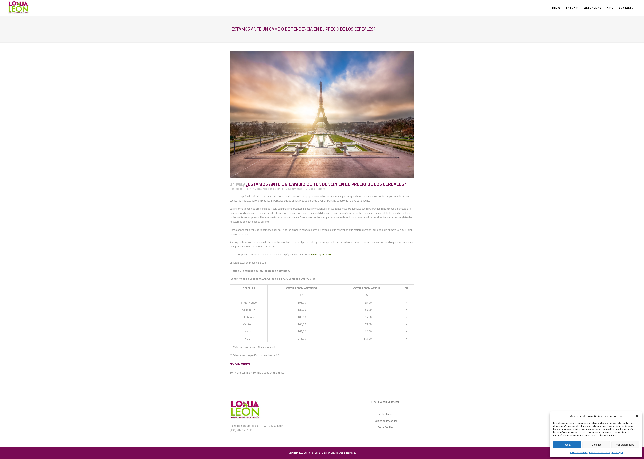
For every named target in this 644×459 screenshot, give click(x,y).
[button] (637, 416)
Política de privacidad (599, 452)
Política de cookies (579, 452)
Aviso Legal (617, 452)
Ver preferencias (625, 444)
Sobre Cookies (386, 427)
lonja (280, 189)
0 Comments (294, 189)
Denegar (596, 444)
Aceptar (567, 444)
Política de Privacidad (385, 421)
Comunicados (263, 189)
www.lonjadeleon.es (322, 254)
